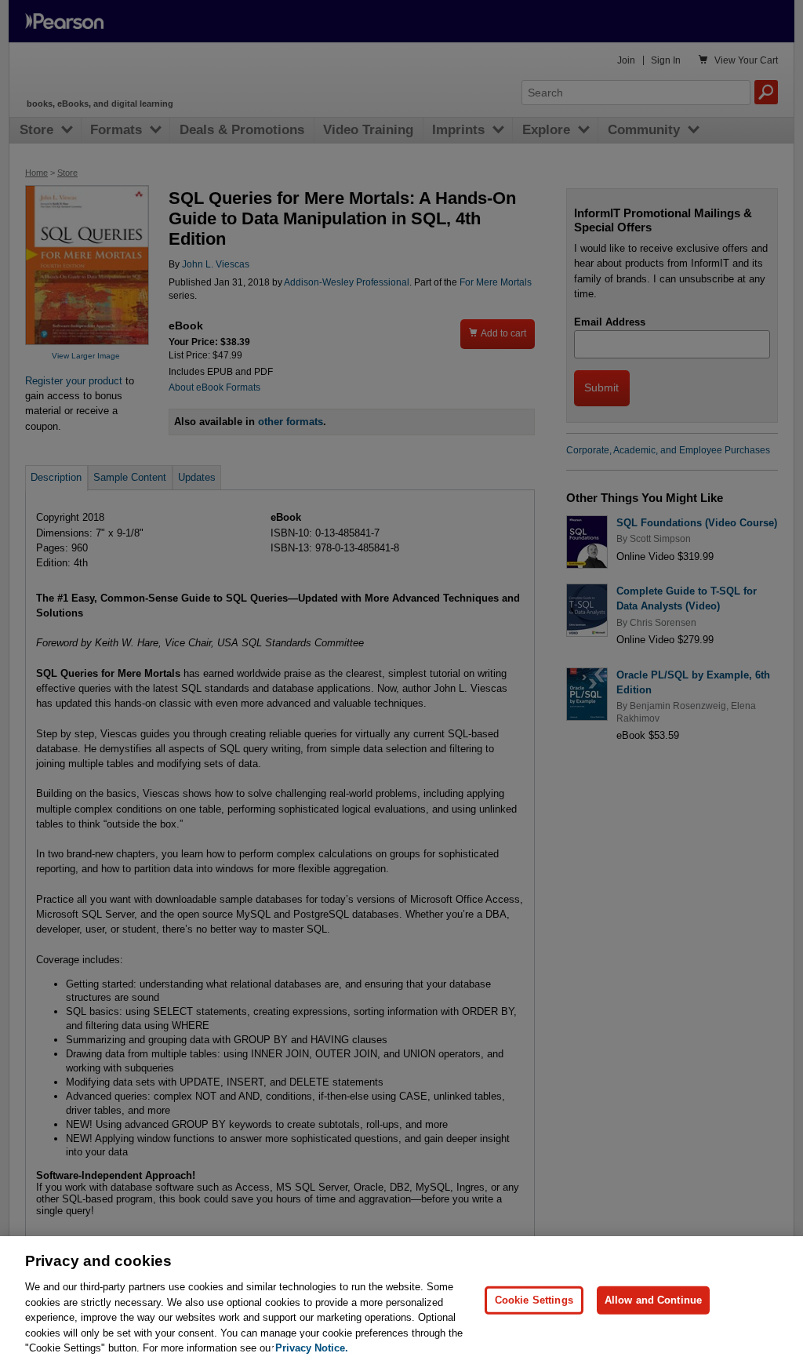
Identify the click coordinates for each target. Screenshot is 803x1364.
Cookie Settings (534, 1300)
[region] (401, 1300)
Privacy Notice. (311, 1348)
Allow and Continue (653, 1300)
